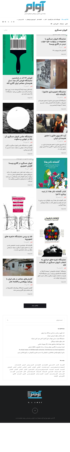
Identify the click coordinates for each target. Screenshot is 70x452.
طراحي (38, 367)
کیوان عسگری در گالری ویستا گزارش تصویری (20, 164)
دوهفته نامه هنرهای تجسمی (57, 367)
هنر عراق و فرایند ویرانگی (57, 341)
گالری (66, 24)
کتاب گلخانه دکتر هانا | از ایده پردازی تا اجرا (54, 193)
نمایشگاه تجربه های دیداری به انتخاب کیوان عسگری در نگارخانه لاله (52, 262)
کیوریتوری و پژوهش (31, 19)
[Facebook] (41, 402)
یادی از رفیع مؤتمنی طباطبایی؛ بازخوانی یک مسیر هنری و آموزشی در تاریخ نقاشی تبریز (41, 353)
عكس (29, 367)
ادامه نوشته (63, 54)
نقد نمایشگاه (57, 371)
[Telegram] (37, 402)
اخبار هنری (51, 365)
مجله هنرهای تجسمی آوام (41, 369)
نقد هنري (50, 371)
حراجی (23, 365)
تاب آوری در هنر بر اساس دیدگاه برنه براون (52, 333)
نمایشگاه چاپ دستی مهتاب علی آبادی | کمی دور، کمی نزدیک (47, 339)
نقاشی (20, 369)
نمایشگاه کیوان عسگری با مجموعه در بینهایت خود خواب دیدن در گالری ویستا (53, 42)
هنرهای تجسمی (30, 374)
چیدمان (19, 374)
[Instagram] (14, 21)
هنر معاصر (61, 374)
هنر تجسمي (19, 371)
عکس (14, 367)
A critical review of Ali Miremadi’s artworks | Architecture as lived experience (41, 350)
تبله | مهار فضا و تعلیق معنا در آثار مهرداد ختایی (51, 344)
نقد (63, 371)
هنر (24, 371)
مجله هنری (31, 369)
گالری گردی (55, 24)
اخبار (45, 19)
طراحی (33, 367)
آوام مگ (62, 365)
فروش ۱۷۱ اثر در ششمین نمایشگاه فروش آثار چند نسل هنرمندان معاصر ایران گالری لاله (19, 81)
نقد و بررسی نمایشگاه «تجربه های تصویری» (18, 238)
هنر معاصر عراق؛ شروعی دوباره (55, 336)
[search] (8, 320)
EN (51, 24)
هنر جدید (12, 371)
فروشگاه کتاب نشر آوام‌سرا (54, 19)
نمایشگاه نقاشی (30, 371)
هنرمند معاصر (39, 374)
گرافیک (55, 376)
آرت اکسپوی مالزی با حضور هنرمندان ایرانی (55, 137)
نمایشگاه (38, 371)
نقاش (25, 369)
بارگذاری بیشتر (35, 305)
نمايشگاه (62, 24)
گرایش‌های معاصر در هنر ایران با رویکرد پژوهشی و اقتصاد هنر (19, 280)
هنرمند (46, 374)
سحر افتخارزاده (45, 367)
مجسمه (62, 369)
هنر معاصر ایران (53, 374)
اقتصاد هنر (39, 19)
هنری (24, 374)
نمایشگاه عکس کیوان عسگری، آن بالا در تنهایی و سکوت (18, 138)
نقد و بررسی (21, 19)
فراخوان (9, 367)
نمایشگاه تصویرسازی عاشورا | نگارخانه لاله (54, 93)
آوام (65, 47)
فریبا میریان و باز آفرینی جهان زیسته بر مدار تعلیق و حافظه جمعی (46, 347)
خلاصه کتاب (17, 365)
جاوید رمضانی (30, 365)
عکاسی (24, 367)
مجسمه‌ (51, 369)
